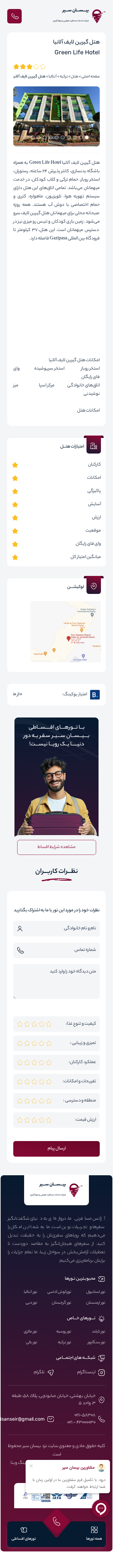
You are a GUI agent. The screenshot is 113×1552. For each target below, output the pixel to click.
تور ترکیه (64, 1343)
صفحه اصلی (90, 77)
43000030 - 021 (81, 1422)
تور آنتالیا (30, 1292)
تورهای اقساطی (23, 1539)
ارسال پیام (57, 1148)
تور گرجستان (61, 1303)
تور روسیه (63, 1332)
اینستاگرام (86, 1372)
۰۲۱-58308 (85, 1415)
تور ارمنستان (95, 1303)
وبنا (14, 1463)
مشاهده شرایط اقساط (56, 847)
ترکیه (64, 77)
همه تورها (94, 1539)
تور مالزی (30, 1332)
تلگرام (39, 1372)
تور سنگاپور (96, 1343)
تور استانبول (95, 1292)
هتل (74, 77)
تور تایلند (98, 1332)
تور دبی (31, 1303)
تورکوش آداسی (59, 1292)
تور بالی (31, 1343)
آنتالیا (53, 77)
